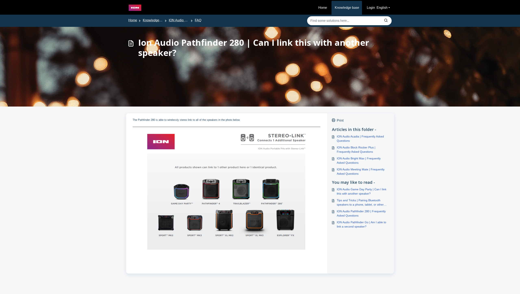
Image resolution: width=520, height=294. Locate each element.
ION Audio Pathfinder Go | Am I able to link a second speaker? (361, 224)
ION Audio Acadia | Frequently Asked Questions (360, 138)
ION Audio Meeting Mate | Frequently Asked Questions (361, 171)
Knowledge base (347, 7)
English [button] (382, 7)
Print (340, 120)
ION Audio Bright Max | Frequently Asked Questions (359, 160)
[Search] (386, 20)
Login (371, 7)
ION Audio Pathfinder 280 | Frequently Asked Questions (361, 213)
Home (322, 7)
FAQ (198, 20)
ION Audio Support (182, 20)
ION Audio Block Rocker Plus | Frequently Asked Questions (356, 149)
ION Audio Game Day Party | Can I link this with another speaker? (361, 191)
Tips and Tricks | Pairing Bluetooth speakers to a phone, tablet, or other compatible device (360, 203)
